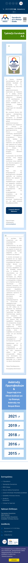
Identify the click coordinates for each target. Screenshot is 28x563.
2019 (13, 425)
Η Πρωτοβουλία (6, 481)
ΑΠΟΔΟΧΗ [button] (14, 560)
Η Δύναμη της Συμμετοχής (9, 503)
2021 (13, 416)
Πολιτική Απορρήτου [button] (7, 556)
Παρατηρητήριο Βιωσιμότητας (10, 484)
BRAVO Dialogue (6, 487)
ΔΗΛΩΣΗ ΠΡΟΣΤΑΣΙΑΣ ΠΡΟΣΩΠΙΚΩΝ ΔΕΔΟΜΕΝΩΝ (15, 493)
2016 (13, 444)
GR (13, 12)
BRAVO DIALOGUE (5, 515)
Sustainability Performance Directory (11, 495)
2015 (13, 453)
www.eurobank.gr (11, 224)
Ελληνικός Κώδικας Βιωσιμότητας (11, 490)
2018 (13, 434)
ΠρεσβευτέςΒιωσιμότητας (6, 499)
